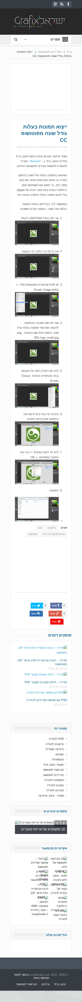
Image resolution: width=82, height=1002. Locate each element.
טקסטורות (58, 759)
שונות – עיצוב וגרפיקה (51, 795)
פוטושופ (33, 534)
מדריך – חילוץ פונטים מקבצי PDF (46, 682)
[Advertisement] (41, 89)
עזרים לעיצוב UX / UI (54, 534)
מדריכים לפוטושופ (26, 147)
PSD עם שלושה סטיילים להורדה (46, 700)
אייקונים (52, 527)
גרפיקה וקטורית (55, 749)
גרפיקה (45, 984)
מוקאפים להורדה (54, 780)
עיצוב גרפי (60, 984)
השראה (59, 754)
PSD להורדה (56, 738)
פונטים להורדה (55, 785)
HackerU (35, 161)
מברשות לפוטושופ (53, 769)
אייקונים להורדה (55, 744)
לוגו (40, 527)
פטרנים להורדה (55, 790)
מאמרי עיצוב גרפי (53, 764)
